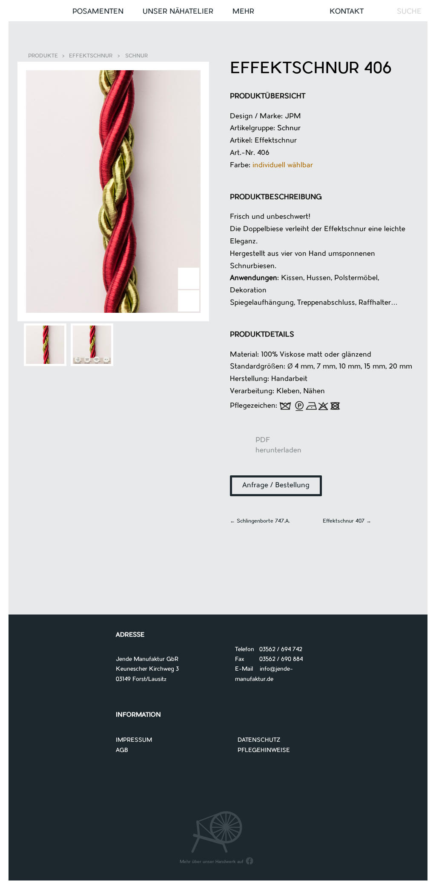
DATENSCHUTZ (259, 740)
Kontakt (347, 12)
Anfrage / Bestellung (276, 485)
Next (188, 278)
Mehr (243, 12)
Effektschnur (90, 56)
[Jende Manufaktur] (218, 12)
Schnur (136, 56)
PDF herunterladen (242, 449)
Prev (188, 301)
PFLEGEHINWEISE (264, 750)
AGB (122, 750)
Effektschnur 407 (347, 521)
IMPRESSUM (134, 740)
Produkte (43, 56)
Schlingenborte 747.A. (260, 521)
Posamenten (97, 12)
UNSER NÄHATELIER (178, 12)
